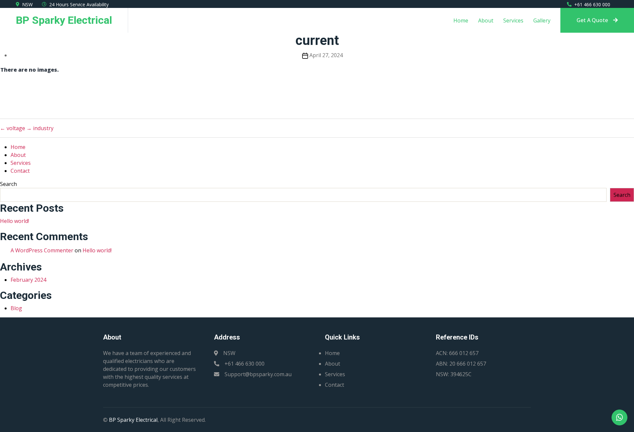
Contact (20, 170)
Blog (16, 308)
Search (8, 184)
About (485, 20)
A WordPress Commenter (42, 250)
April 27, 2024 (326, 55)
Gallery (541, 20)
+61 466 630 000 (592, 4)
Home (460, 20)
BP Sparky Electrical (133, 419)
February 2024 (28, 279)
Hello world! (14, 221)
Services (513, 20)
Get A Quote (592, 20)
